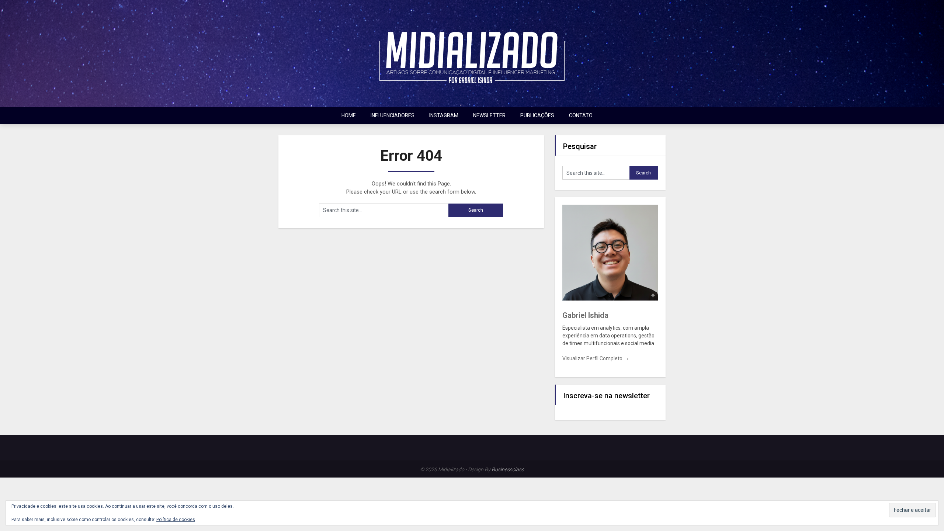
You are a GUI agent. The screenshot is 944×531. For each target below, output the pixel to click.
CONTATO (581, 115)
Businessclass (508, 469)
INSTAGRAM (443, 115)
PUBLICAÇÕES (537, 115)
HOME (348, 115)
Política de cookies (175, 519)
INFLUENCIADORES (392, 115)
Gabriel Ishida (585, 315)
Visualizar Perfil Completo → (595, 358)
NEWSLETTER (489, 115)
